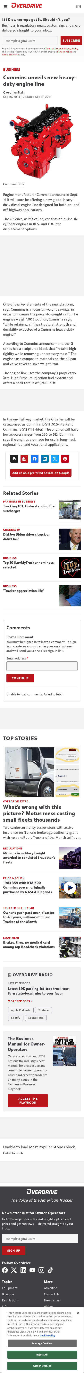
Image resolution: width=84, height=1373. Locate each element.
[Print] (14, 459)
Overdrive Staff (13, 92)
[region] (42, 1340)
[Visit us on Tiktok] (50, 1270)
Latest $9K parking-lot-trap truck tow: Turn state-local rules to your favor (39, 991)
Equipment (11, 937)
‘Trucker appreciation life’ (23, 591)
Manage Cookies (42, 1343)
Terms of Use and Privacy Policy (62, 48)
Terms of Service (10, 54)
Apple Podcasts (20, 1010)
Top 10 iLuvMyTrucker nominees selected (28, 564)
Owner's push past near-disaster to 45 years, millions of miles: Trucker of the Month (28, 917)
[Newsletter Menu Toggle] (78, 6)
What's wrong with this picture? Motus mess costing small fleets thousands (39, 813)
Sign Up (13, 1250)
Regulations (12, 848)
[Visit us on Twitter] (14, 1270)
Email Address (17, 658)
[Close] (77, 1313)
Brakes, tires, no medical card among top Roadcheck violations (29, 944)
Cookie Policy (47, 1335)
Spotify (15, 1017)
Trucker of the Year (18, 908)
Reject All (42, 1354)
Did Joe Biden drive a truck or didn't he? (26, 536)
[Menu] (5, 6)
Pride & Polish (13, 878)
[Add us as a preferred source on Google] (24, 459)
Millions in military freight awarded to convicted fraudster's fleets (29, 858)
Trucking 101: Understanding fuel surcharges (29, 508)
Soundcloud (36, 1017)
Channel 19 (11, 529)
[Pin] (65, 459)
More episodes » (20, 1001)
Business (11, 69)
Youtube (43, 1010)
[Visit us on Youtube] (32, 1270)
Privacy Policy (64, 51)
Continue (20, 678)
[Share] (34, 459)
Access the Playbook (28, 1100)
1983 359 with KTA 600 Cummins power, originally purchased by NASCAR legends (27, 887)
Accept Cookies (42, 1365)
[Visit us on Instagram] (41, 1270)
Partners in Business (19, 501)
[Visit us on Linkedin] (23, 1270)
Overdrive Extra (16, 801)
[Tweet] (55, 459)
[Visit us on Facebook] (5, 1270)
